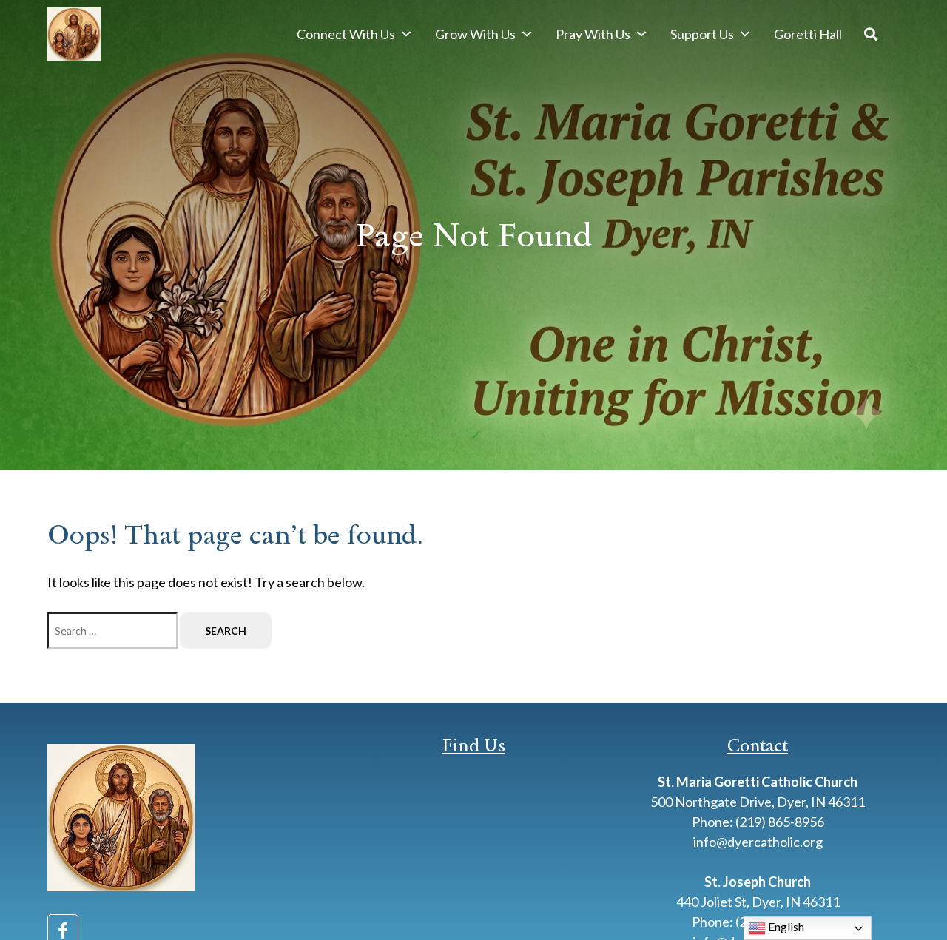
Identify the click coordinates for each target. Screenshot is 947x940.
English (785, 926)
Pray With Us (593, 34)
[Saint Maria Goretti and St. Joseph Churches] (74, 34)
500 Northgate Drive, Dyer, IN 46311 (757, 802)
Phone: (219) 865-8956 (758, 822)
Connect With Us (346, 34)
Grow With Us (475, 34)
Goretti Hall (808, 34)
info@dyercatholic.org (758, 842)
